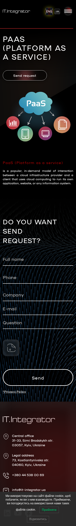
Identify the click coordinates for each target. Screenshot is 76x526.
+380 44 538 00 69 (28, 475)
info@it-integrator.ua (29, 489)
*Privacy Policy (14, 391)
